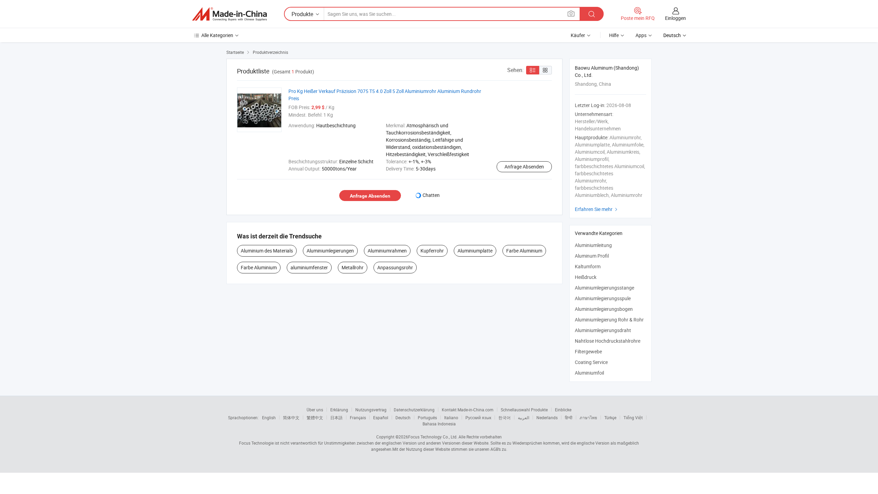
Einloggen (675, 18)
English (269, 417)
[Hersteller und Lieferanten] (229, 14)
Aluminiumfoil (589, 372)
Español (380, 417)
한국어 (504, 417)
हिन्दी (568, 417)
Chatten (431, 195)
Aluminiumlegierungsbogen (604, 309)
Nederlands (547, 417)
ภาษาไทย (588, 417)
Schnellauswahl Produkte (524, 409)
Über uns (315, 409)
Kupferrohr (432, 250)
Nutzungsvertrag (371, 409)
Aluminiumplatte (475, 250)
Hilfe (614, 35)
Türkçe (610, 417)
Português (427, 417)
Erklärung (339, 409)
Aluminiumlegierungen (330, 250)
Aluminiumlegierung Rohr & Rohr (609, 319)
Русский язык (478, 417)
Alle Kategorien (217, 35)
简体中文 (291, 417)
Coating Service (591, 362)
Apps (641, 35)
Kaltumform (588, 266)
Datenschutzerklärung (414, 409)
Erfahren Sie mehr (597, 209)
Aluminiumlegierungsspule (603, 298)
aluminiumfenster (309, 267)
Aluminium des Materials (267, 250)
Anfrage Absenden (524, 166)
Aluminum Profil (592, 255)
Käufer (578, 35)
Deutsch (403, 417)
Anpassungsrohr (395, 267)
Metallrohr (353, 267)
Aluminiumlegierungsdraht (603, 330)
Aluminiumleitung (593, 245)
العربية (523, 417)
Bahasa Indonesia (439, 423)
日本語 (336, 417)
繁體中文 (315, 417)
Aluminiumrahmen (387, 250)
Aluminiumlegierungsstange (604, 287)
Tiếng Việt (633, 417)
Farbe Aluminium (524, 250)
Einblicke (563, 409)
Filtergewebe (588, 351)
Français (358, 417)
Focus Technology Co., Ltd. (433, 436)
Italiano (451, 417)
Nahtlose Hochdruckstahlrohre (607, 341)
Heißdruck (585, 277)
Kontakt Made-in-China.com (468, 409)
